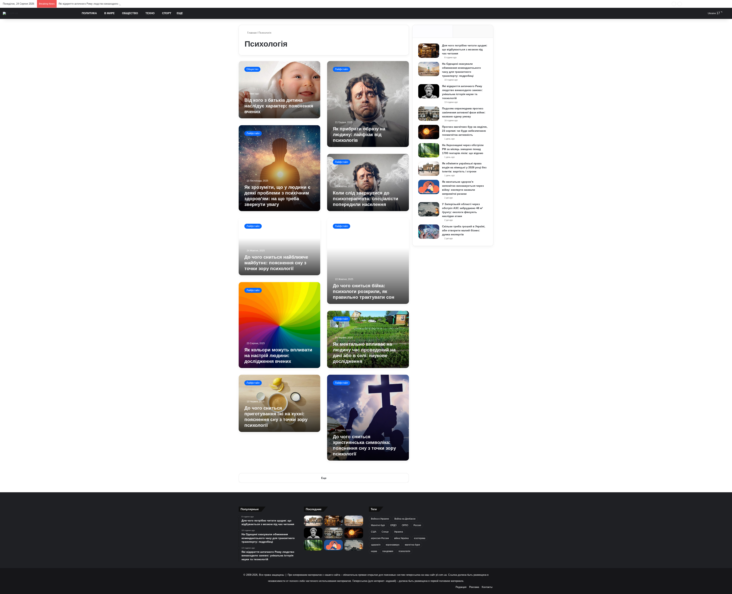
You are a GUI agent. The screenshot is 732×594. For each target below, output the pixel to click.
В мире (109, 13)
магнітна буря (412, 544)
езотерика (419, 538)
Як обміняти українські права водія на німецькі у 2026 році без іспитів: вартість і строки (464, 167)
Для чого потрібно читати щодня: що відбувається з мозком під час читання (464, 49)
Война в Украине (380, 518)
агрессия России (380, 538)
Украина (398, 531)
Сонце (385, 531)
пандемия (387, 551)
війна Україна (401, 538)
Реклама (474, 587)
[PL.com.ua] (10, 13)
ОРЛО (405, 525)
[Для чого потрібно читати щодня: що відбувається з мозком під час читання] (428, 51)
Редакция (461, 587)
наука (374, 551)
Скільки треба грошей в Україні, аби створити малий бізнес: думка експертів (463, 230)
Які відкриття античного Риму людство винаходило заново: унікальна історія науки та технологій (115, 3)
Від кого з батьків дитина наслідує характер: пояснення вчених (278, 106)
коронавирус (393, 544)
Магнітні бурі (378, 525)
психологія (404, 551)
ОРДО (393, 525)
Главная (251, 32)
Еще (180, 13)
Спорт (166, 13)
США (373, 531)
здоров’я (375, 544)
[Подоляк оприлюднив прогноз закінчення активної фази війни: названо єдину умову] (428, 114)
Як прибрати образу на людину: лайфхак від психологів (359, 134)
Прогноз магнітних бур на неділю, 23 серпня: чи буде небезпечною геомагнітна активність (464, 130)
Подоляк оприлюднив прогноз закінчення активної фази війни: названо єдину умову (463, 112)
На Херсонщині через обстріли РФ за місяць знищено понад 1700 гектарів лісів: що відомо (463, 149)
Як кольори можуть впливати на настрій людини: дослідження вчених (278, 355)
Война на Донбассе (405, 518)
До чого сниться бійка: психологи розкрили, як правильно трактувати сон (363, 291)
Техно (150, 13)
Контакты (487, 587)
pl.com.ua (441, 574)
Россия (417, 525)
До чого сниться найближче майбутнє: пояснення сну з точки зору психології (276, 262)
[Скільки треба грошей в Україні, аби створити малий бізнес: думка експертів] (428, 231)
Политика (89, 13)
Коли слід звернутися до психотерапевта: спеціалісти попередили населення (365, 198)
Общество (130, 13)
